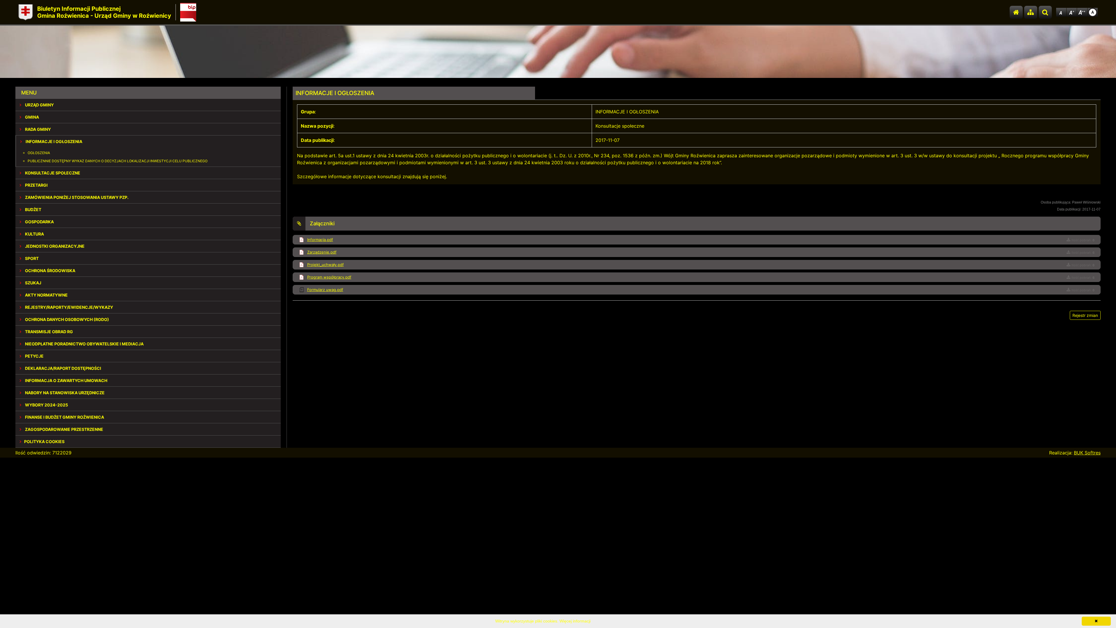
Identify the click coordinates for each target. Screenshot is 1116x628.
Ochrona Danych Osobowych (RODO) (66, 319)
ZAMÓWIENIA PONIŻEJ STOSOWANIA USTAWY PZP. (76, 197)
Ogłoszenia (39, 153)
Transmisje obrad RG (48, 331)
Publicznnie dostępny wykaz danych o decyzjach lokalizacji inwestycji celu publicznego (118, 161)
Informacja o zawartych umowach (65, 380)
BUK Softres (1087, 453)
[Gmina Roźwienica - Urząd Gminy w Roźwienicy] (25, 12)
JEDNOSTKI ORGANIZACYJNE (54, 246)
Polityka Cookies (44, 441)
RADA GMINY (37, 129)
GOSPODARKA (39, 221)
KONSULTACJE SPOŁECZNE (52, 172)
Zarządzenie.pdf (322, 252)
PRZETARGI (36, 185)
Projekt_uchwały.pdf (325, 264)
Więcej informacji (575, 621)
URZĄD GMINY (39, 104)
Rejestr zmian (1085, 315)
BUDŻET (32, 209)
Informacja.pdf (320, 239)
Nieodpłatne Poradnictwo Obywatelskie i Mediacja (84, 343)
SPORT (31, 258)
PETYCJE (34, 356)
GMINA (31, 117)
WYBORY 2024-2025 (46, 404)
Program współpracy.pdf (329, 277)
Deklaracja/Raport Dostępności (62, 368)
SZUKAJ (32, 282)
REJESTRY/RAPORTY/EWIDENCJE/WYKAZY (68, 307)
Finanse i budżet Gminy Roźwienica (64, 417)
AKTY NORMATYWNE (46, 294)
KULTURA (34, 233)
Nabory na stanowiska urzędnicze (64, 392)
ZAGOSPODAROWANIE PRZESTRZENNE (63, 429)
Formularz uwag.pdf (325, 289)
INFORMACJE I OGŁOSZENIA (53, 141)
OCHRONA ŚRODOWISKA (49, 270)
